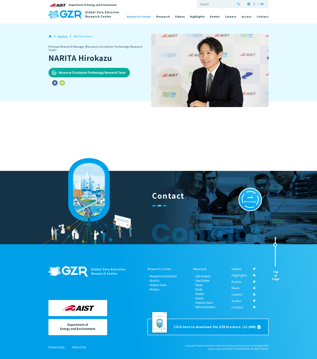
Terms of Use (79, 347)
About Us (154, 280)
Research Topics (204, 302)
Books (199, 289)
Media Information (205, 306)
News (236, 288)
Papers (199, 284)
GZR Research (203, 275)
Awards (199, 297)
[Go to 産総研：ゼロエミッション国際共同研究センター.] (51, 36)
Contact (237, 307)
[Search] (238, 4)
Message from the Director (163, 275)
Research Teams (158, 284)
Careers (237, 294)
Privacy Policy (56, 347)
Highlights (239, 275)
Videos (237, 269)
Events (236, 281)
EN (262, 4)
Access (236, 300)
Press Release (202, 280)
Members (154, 289)
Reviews (200, 293)
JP (253, 4)
